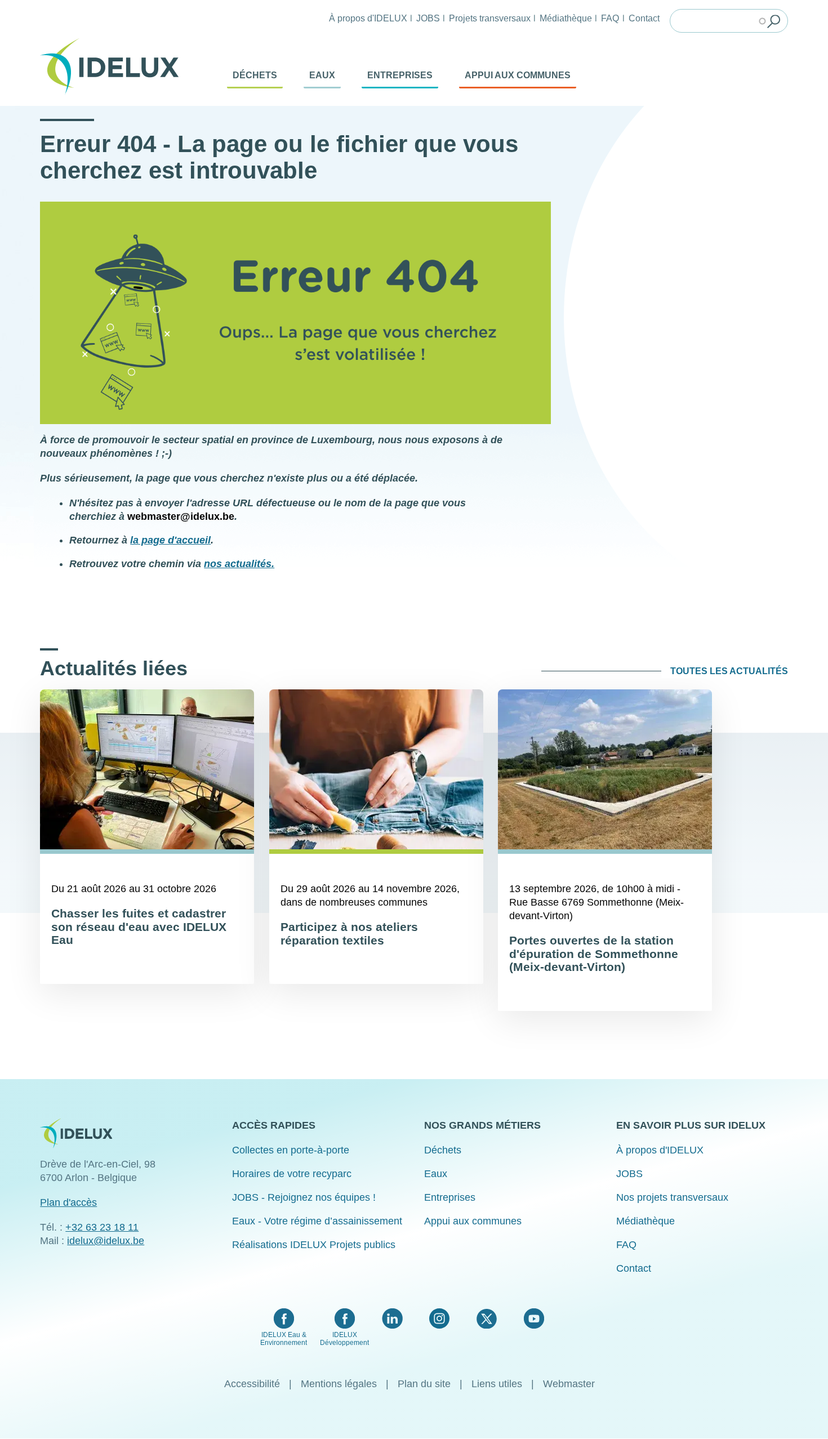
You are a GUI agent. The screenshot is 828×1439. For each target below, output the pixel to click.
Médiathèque (566, 18)
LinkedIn (392, 1318)
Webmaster (569, 1383)
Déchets (255, 75)
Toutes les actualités (729, 671)
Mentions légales (339, 1383)
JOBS (428, 18)
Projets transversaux (490, 18)
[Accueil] (114, 66)
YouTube (533, 1318)
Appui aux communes (518, 75)
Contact (644, 18)
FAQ (610, 18)
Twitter (486, 1318)
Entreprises (400, 75)
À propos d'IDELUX (368, 18)
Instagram (439, 1318)
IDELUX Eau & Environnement (283, 1339)
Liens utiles (496, 1383)
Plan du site (424, 1383)
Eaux (322, 75)
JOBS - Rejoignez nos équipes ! (304, 1197)
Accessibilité (252, 1383)
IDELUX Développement (344, 1339)
